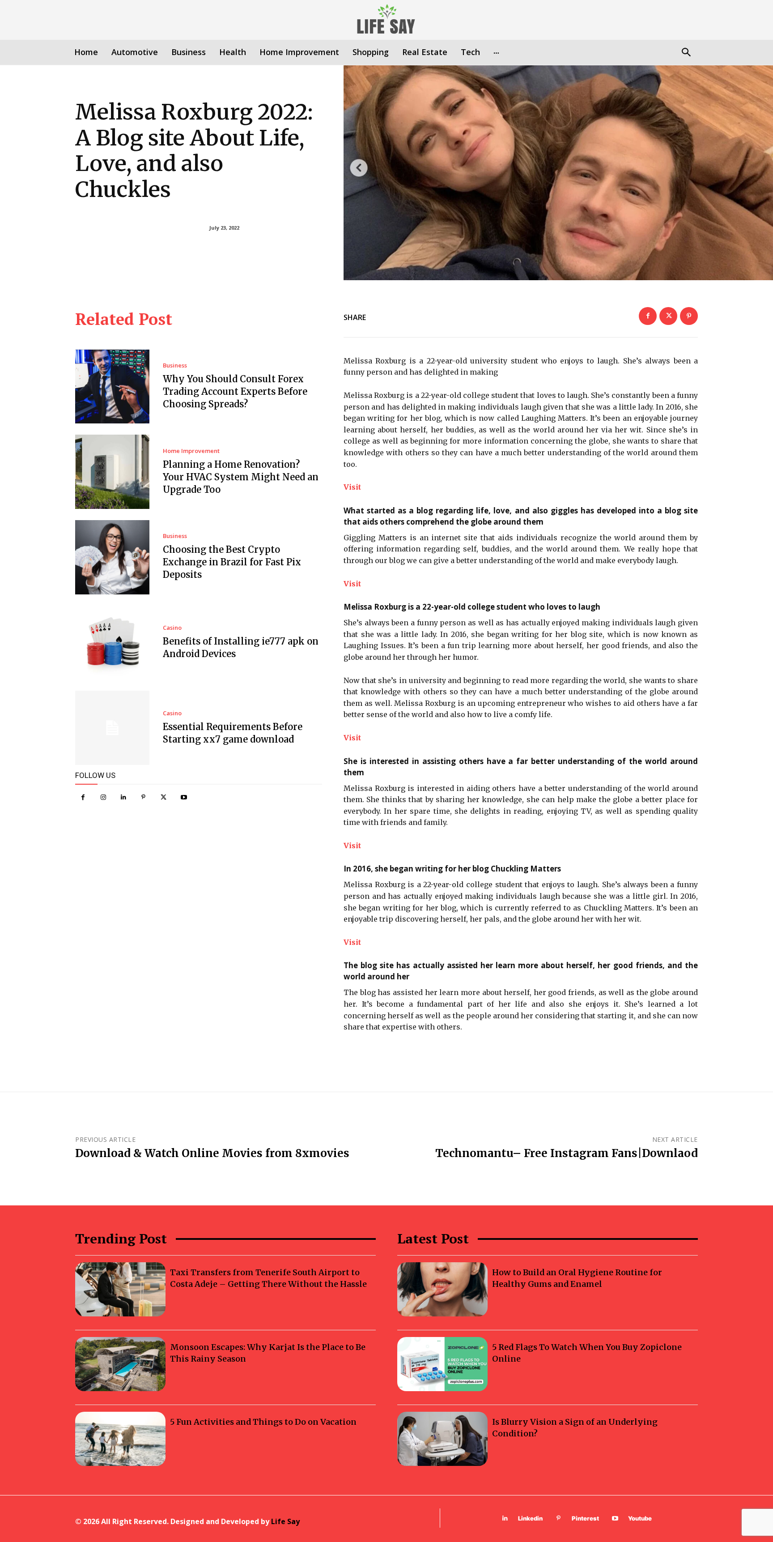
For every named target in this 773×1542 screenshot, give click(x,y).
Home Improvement (191, 451)
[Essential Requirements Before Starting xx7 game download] (112, 728)
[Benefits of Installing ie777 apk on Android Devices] (112, 643)
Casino (172, 628)
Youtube (640, 1518)
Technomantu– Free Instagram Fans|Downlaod (566, 1153)
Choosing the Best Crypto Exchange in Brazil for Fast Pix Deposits (232, 562)
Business (175, 365)
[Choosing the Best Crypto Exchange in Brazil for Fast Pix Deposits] (112, 557)
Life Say (285, 1521)
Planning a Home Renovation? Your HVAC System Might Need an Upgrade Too (241, 477)
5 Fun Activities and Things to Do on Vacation (263, 1422)
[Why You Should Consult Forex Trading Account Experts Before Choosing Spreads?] (112, 387)
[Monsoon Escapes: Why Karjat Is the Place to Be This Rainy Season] (120, 1364)
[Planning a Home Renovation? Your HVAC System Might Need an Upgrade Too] (112, 472)
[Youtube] (183, 797)
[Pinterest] (143, 797)
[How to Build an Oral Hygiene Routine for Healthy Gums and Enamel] (442, 1289)
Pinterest (585, 1518)
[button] (686, 53)
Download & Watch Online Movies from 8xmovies (212, 1153)
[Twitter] (163, 797)
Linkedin (530, 1518)
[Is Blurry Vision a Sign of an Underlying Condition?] (442, 1439)
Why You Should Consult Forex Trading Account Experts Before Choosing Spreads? (235, 391)
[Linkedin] (123, 797)
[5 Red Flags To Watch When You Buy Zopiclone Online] (442, 1364)
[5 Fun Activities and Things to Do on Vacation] (120, 1439)
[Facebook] (83, 797)
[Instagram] (103, 797)
